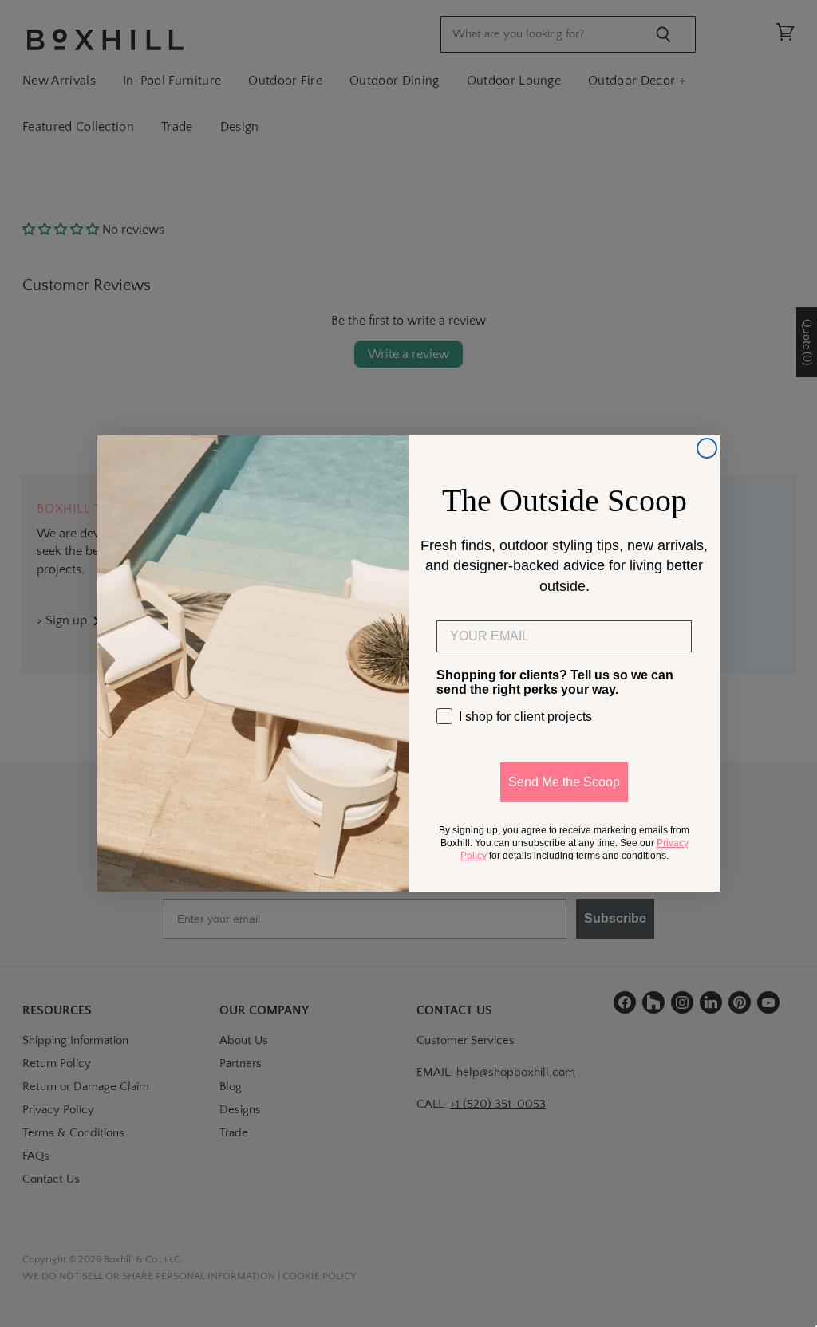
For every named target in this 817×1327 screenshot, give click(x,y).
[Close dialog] (706, 448)
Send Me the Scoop (564, 782)
